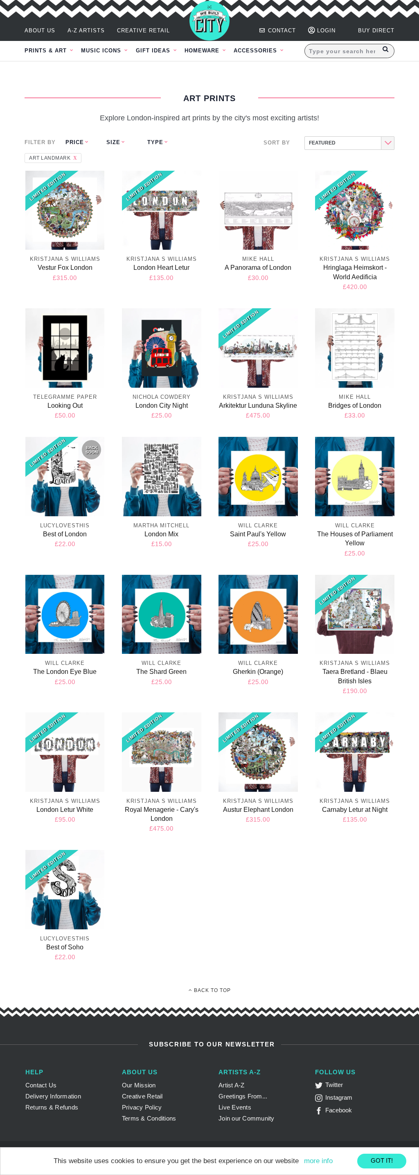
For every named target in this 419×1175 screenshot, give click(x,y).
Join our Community (247, 1118)
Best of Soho (64, 947)
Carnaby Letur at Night (354, 809)
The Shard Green (161, 671)
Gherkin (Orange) (258, 671)
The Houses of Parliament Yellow (355, 539)
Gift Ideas (154, 50)
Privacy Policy (142, 1107)
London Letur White (64, 809)
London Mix (161, 534)
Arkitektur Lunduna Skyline (258, 405)
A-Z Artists (86, 30)
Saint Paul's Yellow (258, 534)
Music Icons (102, 50)
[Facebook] (320, 1112)
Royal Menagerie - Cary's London (161, 814)
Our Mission (139, 1085)
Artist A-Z (232, 1085)
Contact (281, 30)
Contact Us (41, 1085)
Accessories (256, 50)
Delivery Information (53, 1096)
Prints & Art (47, 50)
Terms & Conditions (149, 1118)
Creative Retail (143, 30)
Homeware (203, 50)
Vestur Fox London (65, 267)
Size (113, 142)
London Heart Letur (161, 267)
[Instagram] (320, 1099)
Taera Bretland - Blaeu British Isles (354, 676)
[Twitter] (320, 1086)
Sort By (277, 143)
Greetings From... (243, 1096)
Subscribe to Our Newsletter (210, 1044)
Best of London (65, 534)
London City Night (161, 405)
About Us (40, 30)
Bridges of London (354, 405)
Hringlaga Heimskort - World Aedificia (355, 272)
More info (318, 1161)
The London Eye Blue (65, 671)
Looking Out (65, 405)
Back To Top (211, 990)
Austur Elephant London (258, 809)
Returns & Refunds (51, 1107)
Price (74, 142)
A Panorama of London (258, 267)
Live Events (235, 1107)
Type (155, 142)
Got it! (382, 1160)
